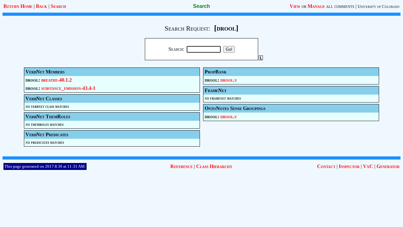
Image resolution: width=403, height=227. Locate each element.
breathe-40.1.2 (56, 80)
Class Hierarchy (214, 166)
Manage (316, 6)
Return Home (17, 6)
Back (41, 6)
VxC (368, 166)
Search (58, 6)
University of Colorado (379, 6)
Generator (388, 166)
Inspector (349, 166)
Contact (326, 166)
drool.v (228, 80)
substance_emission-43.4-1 (68, 88)
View (295, 6)
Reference (181, 166)
